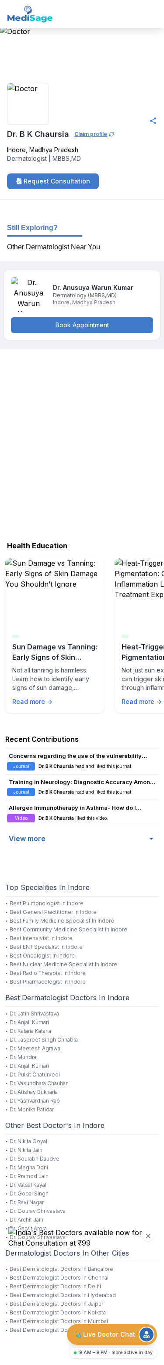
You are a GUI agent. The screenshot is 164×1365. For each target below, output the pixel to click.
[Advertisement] (82, 443)
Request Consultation (57, 181)
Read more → (32, 701)
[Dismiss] (148, 1236)
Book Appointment (82, 325)
